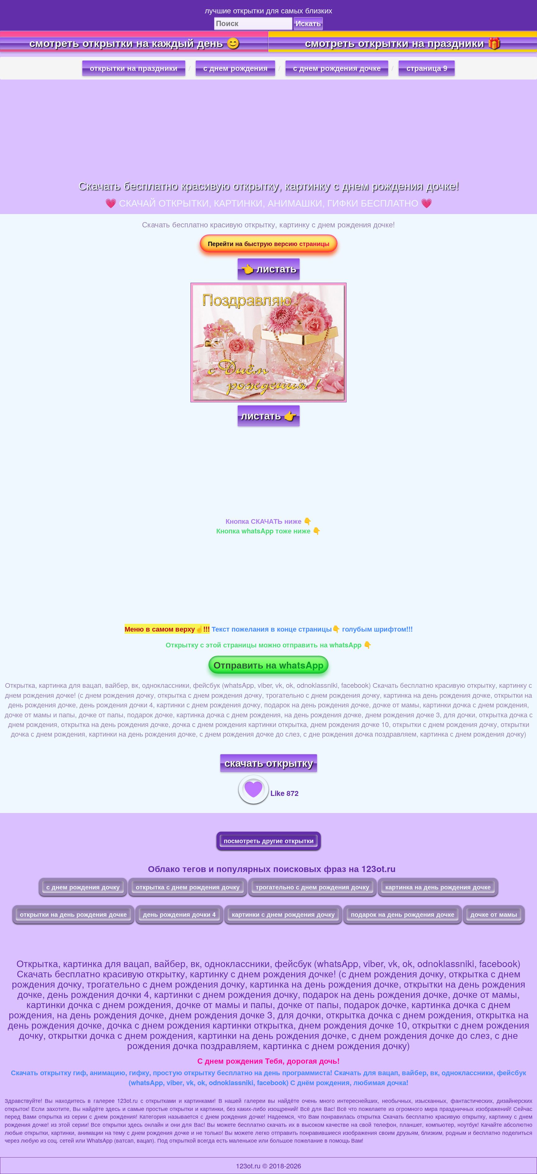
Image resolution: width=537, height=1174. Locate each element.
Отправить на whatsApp (268, 664)
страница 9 (426, 68)
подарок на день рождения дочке (402, 914)
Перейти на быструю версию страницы (268, 243)
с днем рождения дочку (83, 886)
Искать (308, 23)
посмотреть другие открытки (269, 840)
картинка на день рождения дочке (438, 886)
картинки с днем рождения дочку (283, 914)
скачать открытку (268, 763)
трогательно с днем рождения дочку (312, 886)
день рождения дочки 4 (179, 914)
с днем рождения (235, 68)
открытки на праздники (133, 68)
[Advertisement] (268, 129)
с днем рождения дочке (337, 68)
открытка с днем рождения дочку (188, 886)
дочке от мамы (493, 914)
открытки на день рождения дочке (73, 914)
